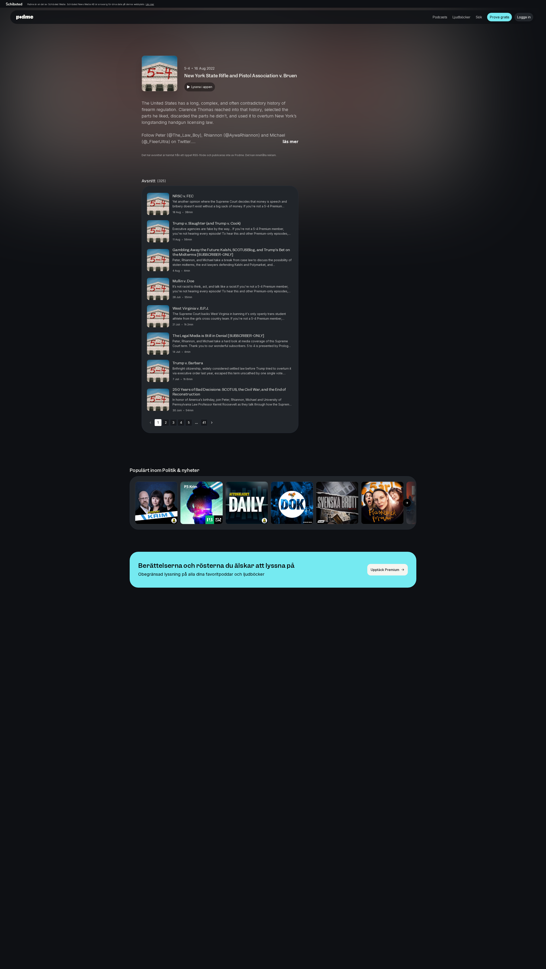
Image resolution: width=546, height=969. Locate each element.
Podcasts (440, 17)
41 (204, 422)
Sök (479, 17)
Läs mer (150, 4)
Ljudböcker (461, 17)
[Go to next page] (211, 422)
